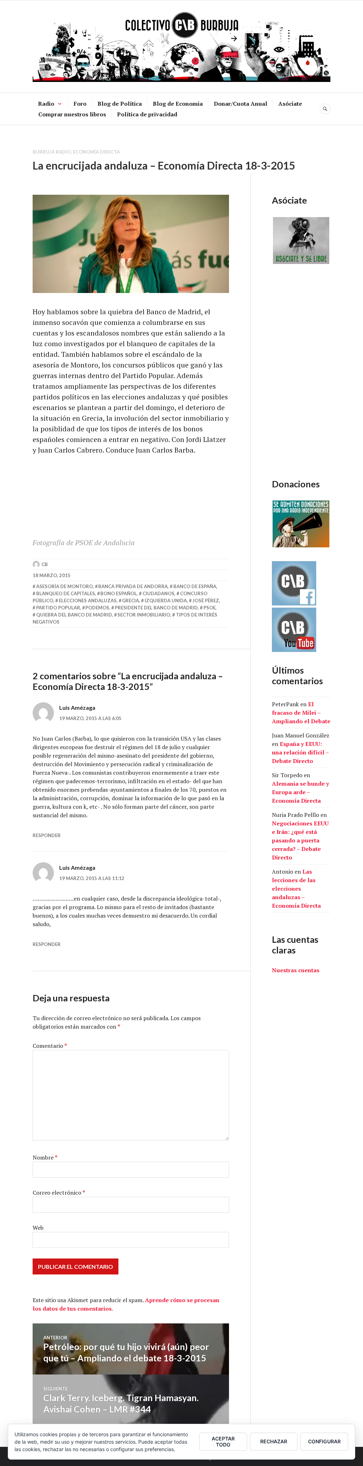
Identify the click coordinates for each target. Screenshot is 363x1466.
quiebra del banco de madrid (74, 615)
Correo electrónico (59, 1192)
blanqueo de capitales (65, 593)
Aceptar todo (223, 1441)
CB (44, 564)
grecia (130, 600)
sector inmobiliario (143, 615)
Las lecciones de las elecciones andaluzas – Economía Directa (296, 888)
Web (38, 1228)
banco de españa (194, 586)
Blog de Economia (178, 103)
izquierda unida (166, 600)
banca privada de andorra (133, 586)
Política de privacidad (147, 114)
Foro (80, 103)
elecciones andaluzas (88, 600)
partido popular (58, 607)
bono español (118, 593)
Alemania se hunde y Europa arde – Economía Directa (300, 792)
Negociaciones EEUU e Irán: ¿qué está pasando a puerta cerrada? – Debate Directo (300, 840)
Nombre (45, 1157)
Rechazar (273, 1441)
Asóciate (290, 103)
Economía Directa (96, 152)
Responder (47, 835)
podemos (97, 607)
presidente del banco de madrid (156, 607)
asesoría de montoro (64, 586)
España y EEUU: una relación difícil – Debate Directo (300, 752)
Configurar (324, 1441)
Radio (46, 103)
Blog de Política (119, 103)
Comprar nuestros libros (72, 114)
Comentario (50, 1046)
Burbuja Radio (52, 152)
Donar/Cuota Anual (240, 103)
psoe (209, 607)
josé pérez (205, 600)
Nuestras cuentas (295, 970)
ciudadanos (158, 593)
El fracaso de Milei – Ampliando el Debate (301, 712)
